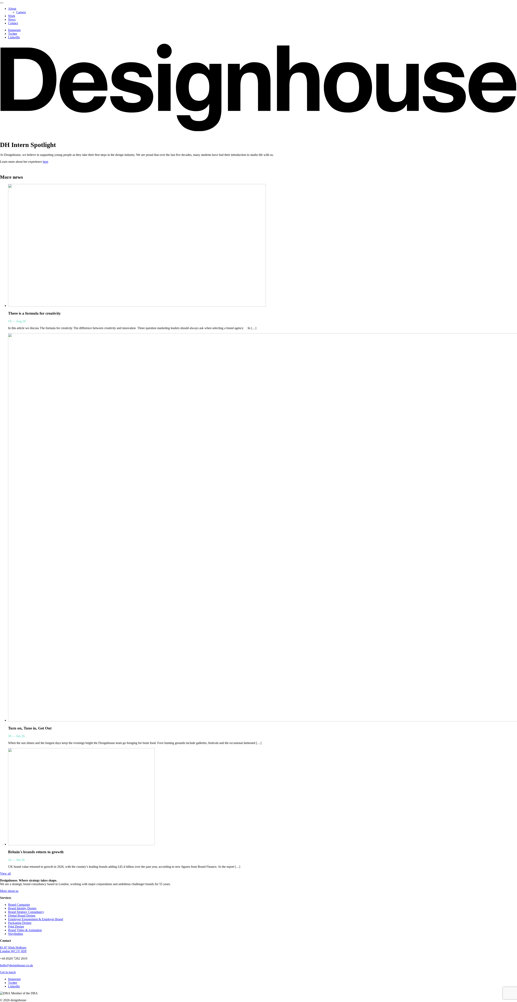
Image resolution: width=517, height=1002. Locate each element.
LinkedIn (14, 37)
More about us (9, 891)
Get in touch (8, 972)
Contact (13, 23)
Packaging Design (19, 923)
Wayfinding (15, 933)
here (45, 161)
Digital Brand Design (21, 915)
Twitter (12, 33)
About (12, 8)
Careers (21, 12)
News (12, 19)
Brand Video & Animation (25, 930)
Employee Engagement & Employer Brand (35, 919)
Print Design (16, 926)
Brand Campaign (19, 904)
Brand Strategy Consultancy (26, 912)
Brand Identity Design (22, 908)
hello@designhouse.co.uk (16, 965)
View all (5, 873)
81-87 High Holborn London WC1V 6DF (13, 949)
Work (11, 16)
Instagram (14, 30)
